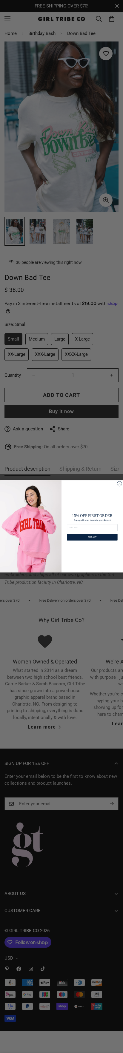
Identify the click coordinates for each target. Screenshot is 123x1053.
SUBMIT (92, 537)
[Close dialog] (119, 483)
